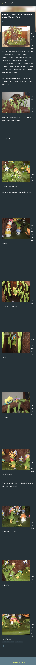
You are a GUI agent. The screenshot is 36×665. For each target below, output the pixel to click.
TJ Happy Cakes (11, 3)
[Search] (34, 3)
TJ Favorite (19, 642)
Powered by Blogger (19, 662)
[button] (3, 21)
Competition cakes (8, 642)
